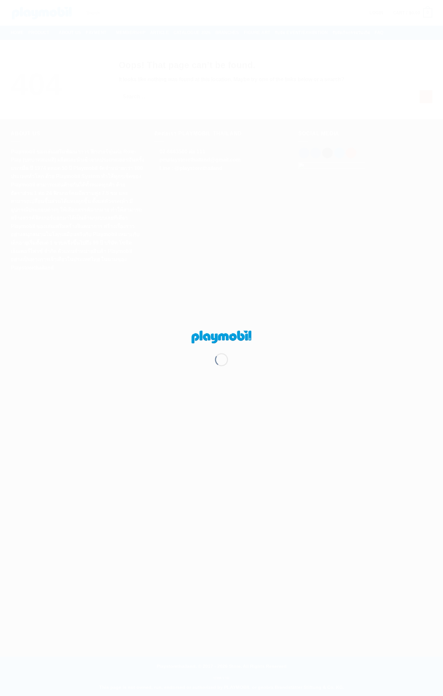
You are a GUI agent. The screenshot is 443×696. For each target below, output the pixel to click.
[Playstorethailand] (221, 336)
